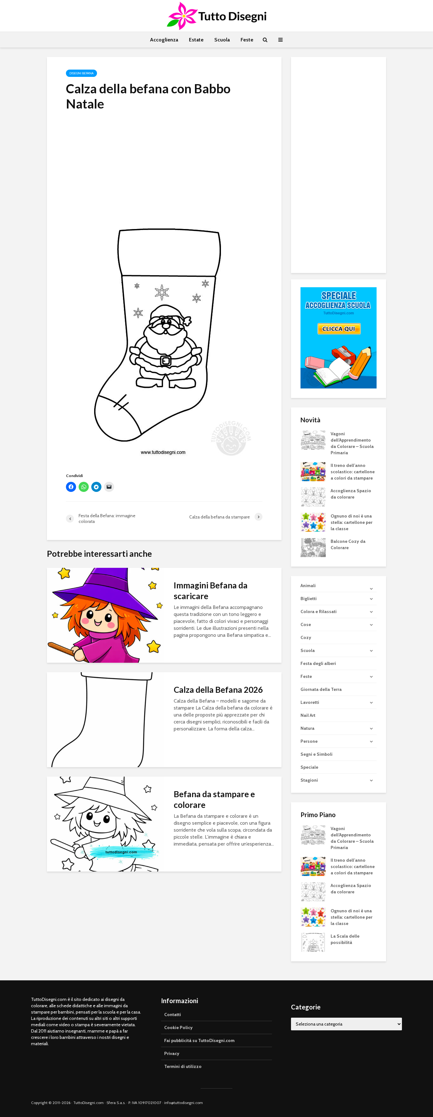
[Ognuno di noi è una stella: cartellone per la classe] (313, 521)
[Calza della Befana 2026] (105, 719)
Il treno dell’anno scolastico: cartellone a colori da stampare (353, 471)
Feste (247, 40)
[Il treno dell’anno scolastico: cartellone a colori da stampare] (313, 471)
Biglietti (309, 598)
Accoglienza (164, 40)
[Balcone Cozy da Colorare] (313, 547)
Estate (196, 40)
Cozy (306, 637)
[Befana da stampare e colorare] (105, 824)
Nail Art (308, 715)
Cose (306, 624)
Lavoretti (310, 702)
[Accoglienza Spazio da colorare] (313, 496)
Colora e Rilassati (319, 611)
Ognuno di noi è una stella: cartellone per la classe (351, 522)
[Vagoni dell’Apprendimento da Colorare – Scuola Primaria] (313, 439)
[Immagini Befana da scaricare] (105, 615)
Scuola (222, 40)
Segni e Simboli (317, 754)
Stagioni (309, 780)
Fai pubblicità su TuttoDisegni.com (199, 1040)
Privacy (171, 1053)
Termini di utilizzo (183, 1066)
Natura (307, 728)
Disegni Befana (81, 73)
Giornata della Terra (321, 689)
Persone (309, 741)
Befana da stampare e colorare (214, 799)
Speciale (309, 767)
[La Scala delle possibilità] (313, 942)
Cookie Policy (178, 1027)
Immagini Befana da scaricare (211, 590)
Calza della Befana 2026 (218, 690)
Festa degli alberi (318, 663)
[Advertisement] (164, 164)
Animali (308, 585)
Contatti (172, 1014)
